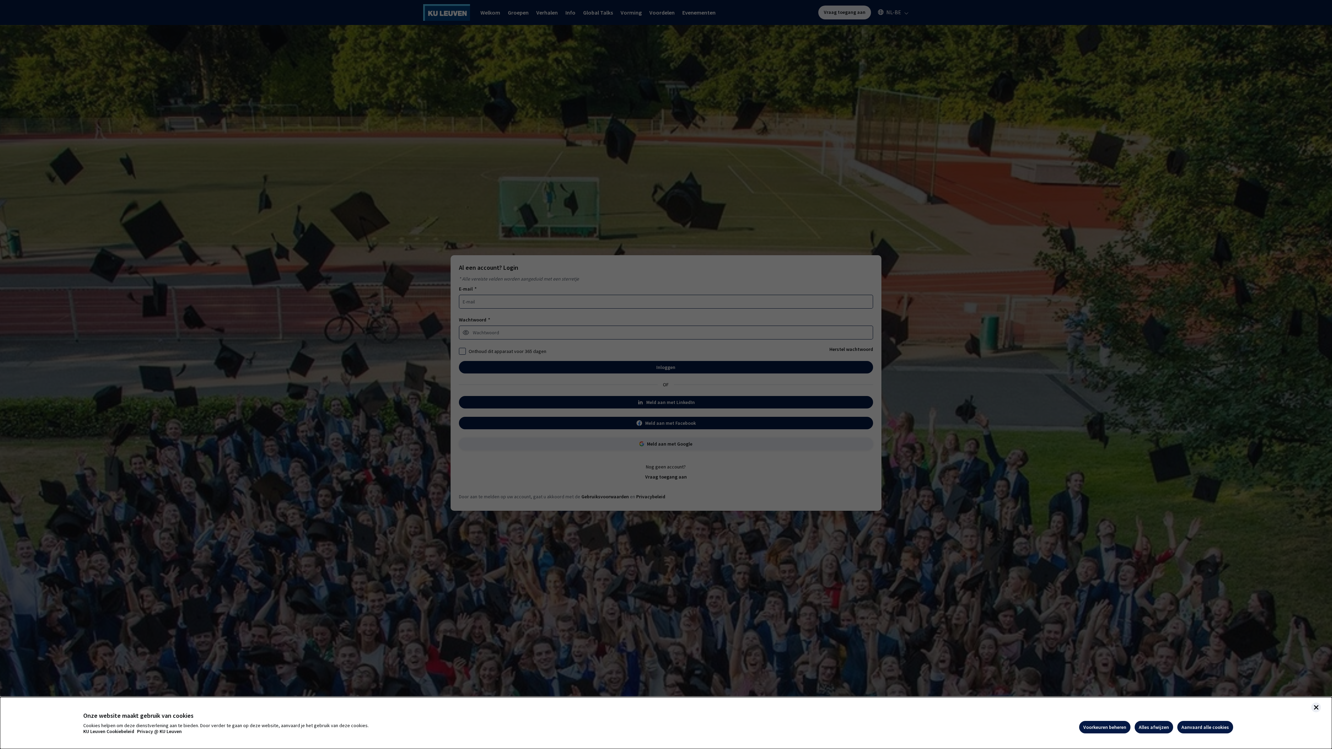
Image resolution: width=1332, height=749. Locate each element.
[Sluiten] (1316, 707)
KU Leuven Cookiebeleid (108, 731)
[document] (666, 723)
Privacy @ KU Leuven (159, 731)
